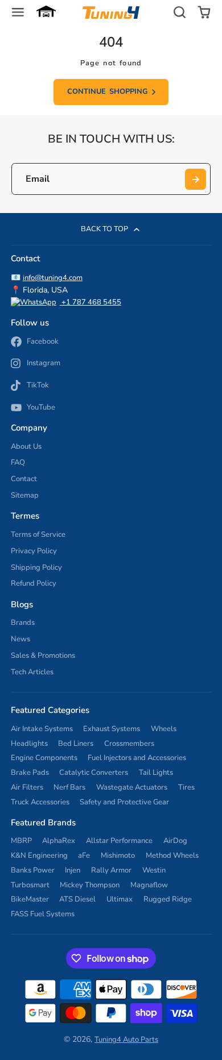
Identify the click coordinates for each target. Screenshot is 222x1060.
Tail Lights (156, 772)
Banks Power (33, 870)
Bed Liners (75, 743)
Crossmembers (129, 743)
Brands (23, 622)
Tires (186, 787)
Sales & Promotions (43, 655)
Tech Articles (32, 672)
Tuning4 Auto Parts (126, 1039)
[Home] (111, 12)
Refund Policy (33, 583)
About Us (26, 446)
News (20, 639)
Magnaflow (149, 885)
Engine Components (44, 758)
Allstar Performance (119, 841)
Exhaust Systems (111, 729)
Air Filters (27, 787)
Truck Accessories (40, 802)
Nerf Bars (69, 787)
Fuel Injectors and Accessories (137, 758)
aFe (84, 855)
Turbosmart (30, 885)
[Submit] (195, 179)
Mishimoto (118, 855)
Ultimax (119, 899)
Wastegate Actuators (131, 787)
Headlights (29, 743)
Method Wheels (172, 855)
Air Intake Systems (42, 729)
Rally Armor (111, 870)
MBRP (21, 841)
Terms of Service (38, 534)
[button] (46, 12)
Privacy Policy (34, 551)
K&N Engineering (39, 855)
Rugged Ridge (167, 899)
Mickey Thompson (90, 885)
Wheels (163, 729)
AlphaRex (58, 841)
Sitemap (25, 495)
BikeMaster (30, 899)
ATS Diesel (77, 899)
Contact (24, 479)
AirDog (175, 841)
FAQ (18, 462)
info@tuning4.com (53, 278)
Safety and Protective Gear (124, 802)
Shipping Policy (36, 567)
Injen (72, 870)
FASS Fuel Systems (43, 914)
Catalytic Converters (93, 772)
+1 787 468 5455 (90, 302)
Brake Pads (30, 772)
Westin (154, 870)
